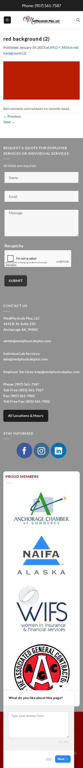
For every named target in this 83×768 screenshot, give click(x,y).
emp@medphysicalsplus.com (57, 372)
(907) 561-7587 (48, 5)
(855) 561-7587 (31, 390)
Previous (12, 116)
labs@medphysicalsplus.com (25, 359)
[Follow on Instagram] (41, 450)
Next (9, 122)
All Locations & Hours (26, 416)
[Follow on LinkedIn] (58, 450)
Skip (49, 759)
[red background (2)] (41, 80)
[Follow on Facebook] (24, 450)
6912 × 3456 (59, 47)
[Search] (78, 20)
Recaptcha (13, 245)
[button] (7, 20)
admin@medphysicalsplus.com (27, 341)
